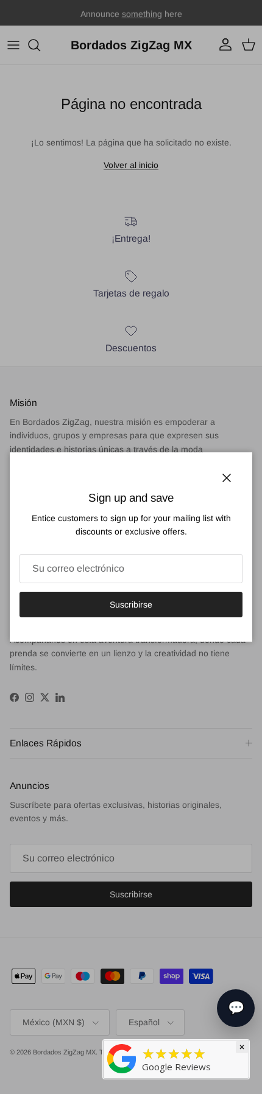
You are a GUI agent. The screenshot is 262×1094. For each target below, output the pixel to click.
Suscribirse (131, 604)
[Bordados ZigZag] (122, 1058)
